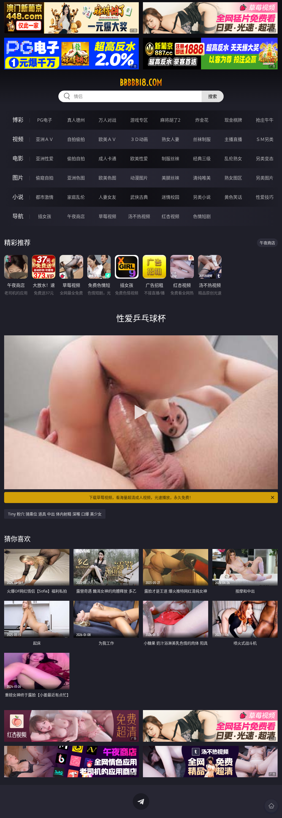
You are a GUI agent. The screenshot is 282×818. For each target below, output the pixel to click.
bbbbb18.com (141, 82)
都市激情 (44, 197)
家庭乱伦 (76, 197)
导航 (17, 216)
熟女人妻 (170, 139)
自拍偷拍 (76, 139)
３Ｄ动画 (139, 139)
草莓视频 (107, 216)
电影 (17, 158)
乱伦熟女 (233, 159)
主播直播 (233, 139)
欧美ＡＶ (107, 139)
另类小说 (202, 197)
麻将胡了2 (170, 120)
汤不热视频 (139, 216)
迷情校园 (170, 197)
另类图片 (264, 178)
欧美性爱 (139, 159)
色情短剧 (202, 216)
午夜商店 (76, 216)
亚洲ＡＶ (44, 139)
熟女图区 (233, 178)
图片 (17, 177)
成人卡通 (107, 159)
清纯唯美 (202, 178)
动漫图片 (139, 178)
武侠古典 (139, 197)
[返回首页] (271, 805)
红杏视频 (170, 216)
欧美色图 (107, 178)
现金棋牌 (233, 120)
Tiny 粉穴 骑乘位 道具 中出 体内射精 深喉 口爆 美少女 (55, 514)
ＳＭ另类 (264, 139)
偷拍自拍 (76, 159)
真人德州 (76, 120)
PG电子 (44, 120)
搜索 (212, 96)
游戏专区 (139, 120)
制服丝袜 (170, 159)
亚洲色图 (76, 178)
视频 (17, 139)
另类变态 (264, 159)
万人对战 (107, 120)
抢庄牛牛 (264, 120)
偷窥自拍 (44, 178)
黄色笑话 (233, 197)
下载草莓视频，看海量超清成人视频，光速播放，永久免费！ (141, 497)
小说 (17, 197)
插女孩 (44, 216)
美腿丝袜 (170, 178)
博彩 (17, 120)
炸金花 (201, 120)
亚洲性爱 (44, 159)
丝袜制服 (202, 139)
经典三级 (202, 159)
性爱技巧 (264, 197)
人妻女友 (107, 197)
